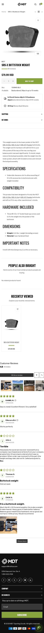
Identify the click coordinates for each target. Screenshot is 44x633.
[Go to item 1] (6, 385)
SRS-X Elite (7, 145)
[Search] (35, 4)
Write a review (16, 375)
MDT (3, 62)
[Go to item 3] (29, 385)
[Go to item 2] (17, 385)
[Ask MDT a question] (38, 627)
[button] (5, 69)
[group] (22, 36)
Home (4, 12)
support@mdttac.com (9, 566)
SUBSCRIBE (22, 614)
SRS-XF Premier (26, 145)
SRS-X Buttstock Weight (11, 342)
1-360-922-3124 (7, 574)
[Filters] (36, 375)
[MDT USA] (22, 4)
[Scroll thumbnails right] (41, 385)
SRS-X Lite (15, 145)
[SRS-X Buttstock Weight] (11, 323)
